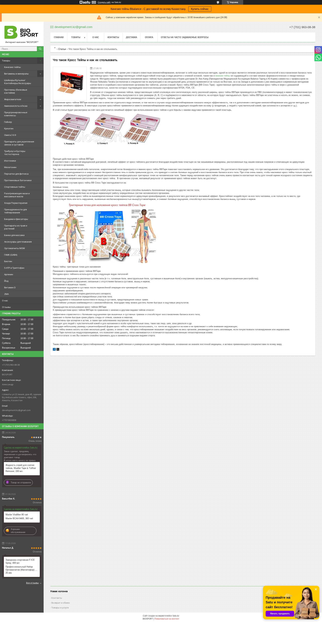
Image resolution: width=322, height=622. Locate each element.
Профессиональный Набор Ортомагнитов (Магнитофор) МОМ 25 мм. (22, 569)
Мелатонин (10, 167)
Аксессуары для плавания (18, 241)
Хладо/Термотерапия (15, 202)
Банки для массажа (14, 235)
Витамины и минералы (16, 73)
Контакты (113, 37)
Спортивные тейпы (14, 186)
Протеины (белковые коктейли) (15, 91)
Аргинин (8, 274)
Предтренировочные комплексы (15, 114)
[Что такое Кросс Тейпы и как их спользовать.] (70, 84)
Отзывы (6, 307)
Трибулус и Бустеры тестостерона (14, 153)
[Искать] (40, 48)
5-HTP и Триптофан (14, 267)
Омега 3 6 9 (10, 135)
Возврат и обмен (60, 602)
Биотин (8, 261)
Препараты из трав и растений (15, 227)
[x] (58, 350)
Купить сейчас (200, 9)
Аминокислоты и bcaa (15, 105)
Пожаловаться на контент (166, 619)
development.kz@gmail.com (16, 410)
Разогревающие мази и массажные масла (17, 195)
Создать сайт (104, 2)
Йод (6, 280)
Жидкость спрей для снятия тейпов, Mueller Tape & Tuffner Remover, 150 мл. (21, 468)
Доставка (131, 37)
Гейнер (8, 121)
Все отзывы (32, 582)
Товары (6, 60)
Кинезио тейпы (12, 67)
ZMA (6, 293)
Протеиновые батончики (18, 180)
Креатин (8, 128)
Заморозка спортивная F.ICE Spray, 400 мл (20, 561)
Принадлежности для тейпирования (15, 211)
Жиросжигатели (12, 99)
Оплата (149, 37)
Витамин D (10, 287)
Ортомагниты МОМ (14, 248)
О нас (5, 300)
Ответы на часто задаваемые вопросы (184, 37)
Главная (59, 37)
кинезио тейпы (222, 75)
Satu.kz (175, 616)
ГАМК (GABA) (10, 254)
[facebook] (54, 350)
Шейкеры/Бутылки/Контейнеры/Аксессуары (17, 82)
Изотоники (10, 160)
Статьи (62, 49)
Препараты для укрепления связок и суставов (19, 143)
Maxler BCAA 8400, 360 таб (19, 518)
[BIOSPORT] (22, 32)
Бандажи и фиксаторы (16, 219)
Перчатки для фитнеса (16, 173)
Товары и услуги (60, 607)
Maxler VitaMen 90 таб (17, 514)
